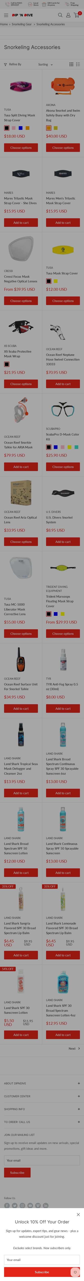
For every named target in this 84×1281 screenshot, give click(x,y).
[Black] (7, 128)
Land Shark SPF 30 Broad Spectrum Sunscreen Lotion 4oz (60, 1010)
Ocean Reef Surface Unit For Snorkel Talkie (21, 686)
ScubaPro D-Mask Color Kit (62, 436)
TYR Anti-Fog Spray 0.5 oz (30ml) (62, 686)
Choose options (21, 147)
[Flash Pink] (69, 281)
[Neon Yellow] (55, 128)
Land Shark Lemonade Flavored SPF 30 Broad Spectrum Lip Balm (62, 928)
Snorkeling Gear (22, 24)
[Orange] (27, 128)
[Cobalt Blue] (62, 281)
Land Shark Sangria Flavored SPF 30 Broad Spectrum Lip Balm (20, 928)
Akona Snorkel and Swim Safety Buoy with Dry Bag (63, 115)
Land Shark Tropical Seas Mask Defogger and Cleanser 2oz (21, 768)
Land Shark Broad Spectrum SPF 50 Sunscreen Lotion (16, 848)
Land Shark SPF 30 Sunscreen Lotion (17, 1010)
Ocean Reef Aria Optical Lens (20, 520)
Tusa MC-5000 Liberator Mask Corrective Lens (15, 609)
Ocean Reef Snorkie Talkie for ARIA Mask (18, 445)
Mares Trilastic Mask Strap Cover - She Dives (20, 200)
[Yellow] (55, 281)
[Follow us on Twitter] (15, 1206)
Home (4, 24)
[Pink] (13, 128)
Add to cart (21, 222)
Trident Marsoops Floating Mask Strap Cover (59, 601)
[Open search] (60, 15)
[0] (76, 15)
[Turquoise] (76, 447)
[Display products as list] (78, 64)
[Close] (78, 1214)
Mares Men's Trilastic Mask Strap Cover (60, 200)
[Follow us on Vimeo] (38, 1206)
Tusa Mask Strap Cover (62, 273)
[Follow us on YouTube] (30, 1206)
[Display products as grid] (71, 64)
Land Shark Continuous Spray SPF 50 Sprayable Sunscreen (62, 848)
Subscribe (42, 1272)
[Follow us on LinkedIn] (46, 1206)
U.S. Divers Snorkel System (59, 520)
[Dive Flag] (13, 364)
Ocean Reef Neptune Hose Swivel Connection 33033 (63, 359)
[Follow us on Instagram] (22, 1206)
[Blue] (20, 128)
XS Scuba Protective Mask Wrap (17, 354)
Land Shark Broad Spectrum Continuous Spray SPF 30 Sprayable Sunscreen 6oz (62, 766)
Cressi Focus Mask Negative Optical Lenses (20, 279)
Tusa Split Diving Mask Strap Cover (19, 117)
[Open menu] (6, 15)
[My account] (68, 15)
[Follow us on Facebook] (7, 1206)
